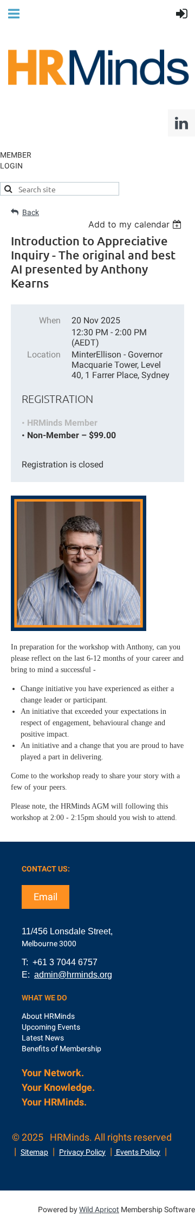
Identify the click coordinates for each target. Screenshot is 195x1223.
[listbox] (136, 224)
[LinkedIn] (181, 122)
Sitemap (34, 1152)
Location (44, 354)
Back (30, 212)
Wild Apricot (99, 1209)
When (50, 320)
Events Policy (137, 1152)
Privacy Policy (82, 1152)
